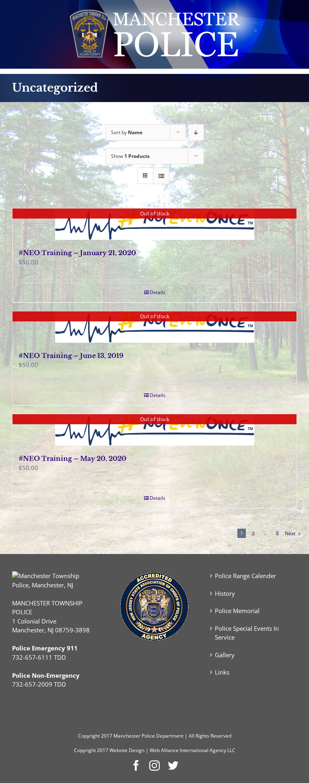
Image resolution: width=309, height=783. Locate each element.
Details (157, 292)
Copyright (89, 735)
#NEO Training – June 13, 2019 (71, 356)
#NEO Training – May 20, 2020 (72, 458)
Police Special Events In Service (247, 633)
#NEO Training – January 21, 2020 (77, 253)
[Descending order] (196, 132)
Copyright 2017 (91, 750)
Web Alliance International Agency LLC (192, 750)
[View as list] (161, 176)
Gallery (225, 655)
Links (222, 672)
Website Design (126, 750)
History (225, 593)
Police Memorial (237, 611)
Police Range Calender (245, 576)
